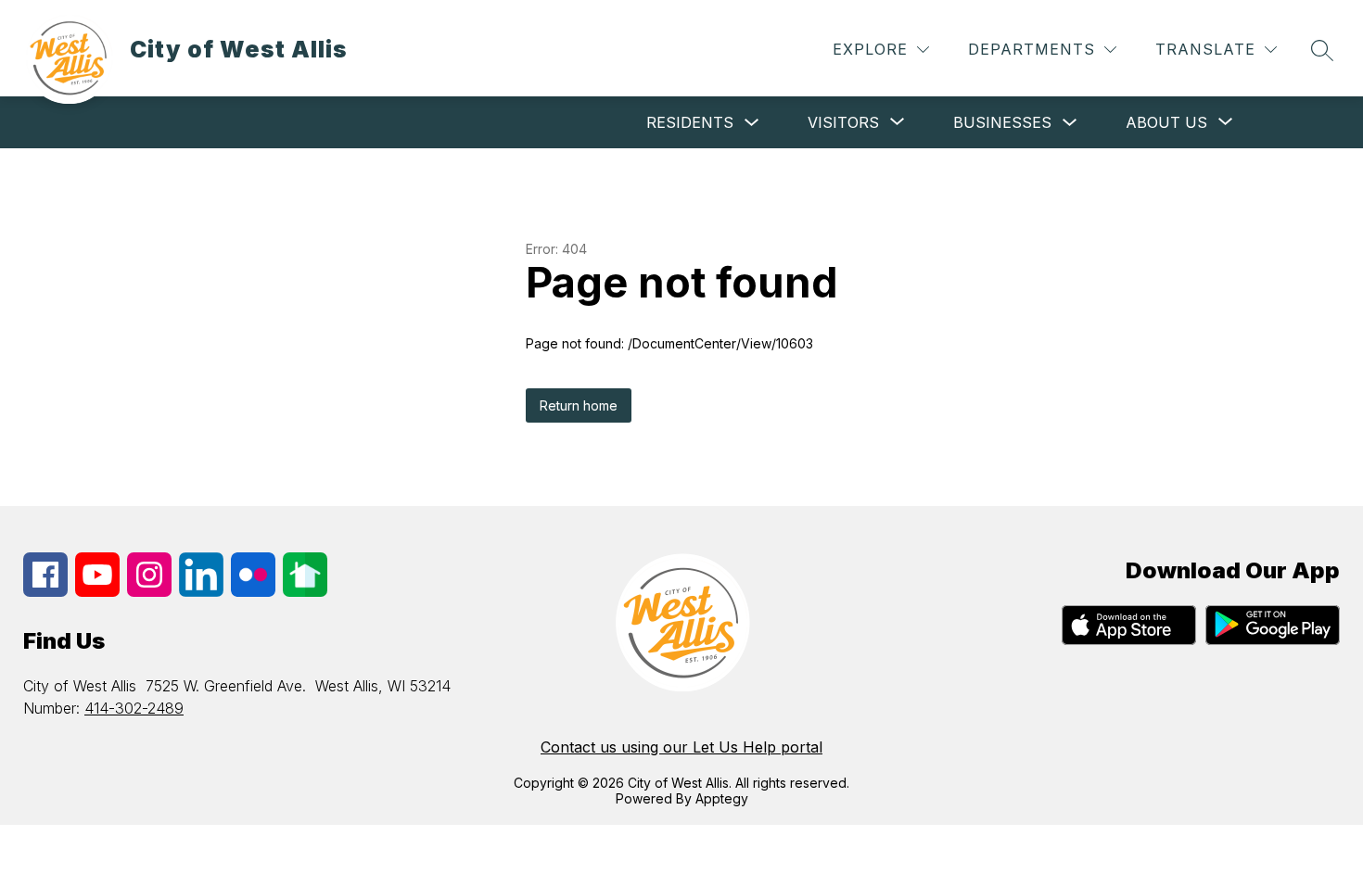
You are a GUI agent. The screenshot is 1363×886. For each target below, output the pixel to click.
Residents (689, 122)
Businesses (1002, 122)
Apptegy (721, 798)
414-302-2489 (134, 708)
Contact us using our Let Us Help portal (681, 747)
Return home (579, 405)
